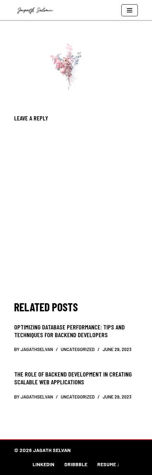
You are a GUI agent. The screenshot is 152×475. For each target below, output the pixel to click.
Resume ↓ (108, 464)
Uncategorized (78, 349)
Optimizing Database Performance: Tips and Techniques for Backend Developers (69, 331)
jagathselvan (37, 349)
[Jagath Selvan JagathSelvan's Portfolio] (37, 10)
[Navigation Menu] (129, 10)
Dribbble (75, 464)
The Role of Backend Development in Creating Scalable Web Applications (73, 378)
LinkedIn (43, 464)
